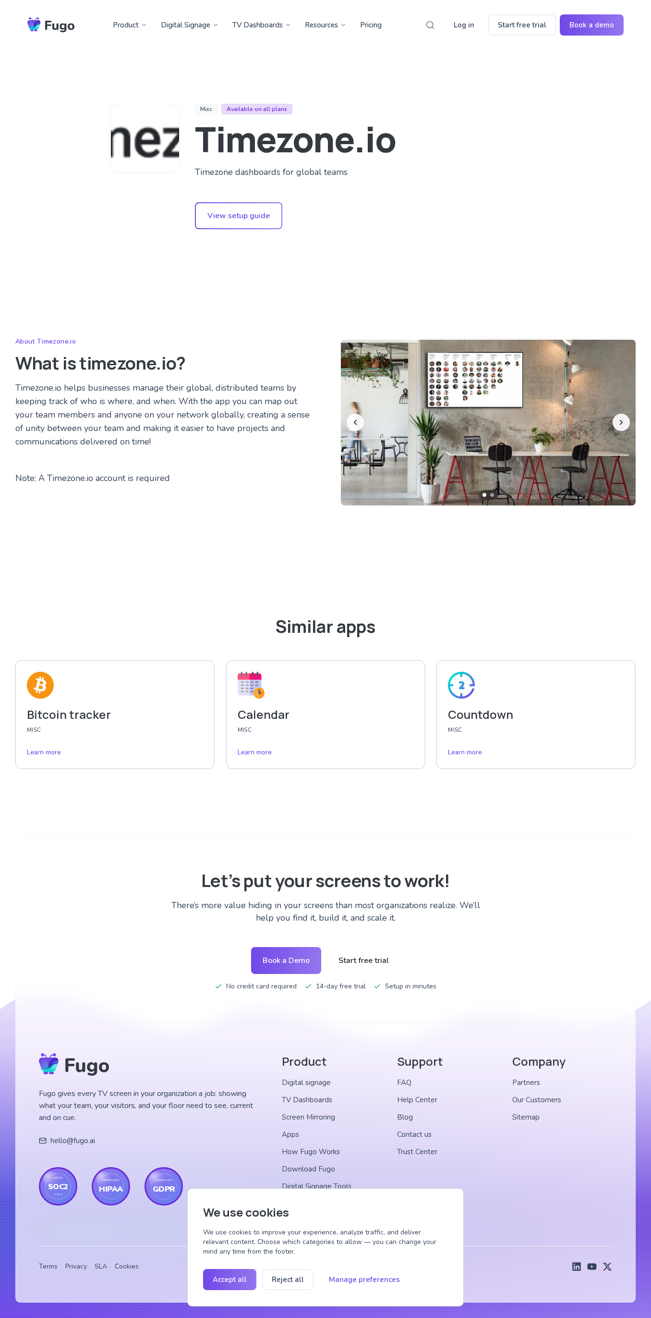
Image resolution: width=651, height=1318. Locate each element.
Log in (464, 25)
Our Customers (536, 1100)
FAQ (404, 1082)
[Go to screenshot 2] (492, 495)
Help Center (417, 1100)
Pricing (371, 25)
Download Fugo (308, 1169)
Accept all (230, 1279)
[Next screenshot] (621, 422)
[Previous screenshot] (355, 422)
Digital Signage (185, 25)
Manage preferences (364, 1279)
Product (126, 25)
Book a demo (591, 25)
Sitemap (526, 1117)
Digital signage (306, 1082)
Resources (321, 25)
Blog (405, 1117)
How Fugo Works (311, 1152)
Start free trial (522, 25)
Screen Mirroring (308, 1117)
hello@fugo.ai (72, 1141)
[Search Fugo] (430, 25)
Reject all (288, 1279)
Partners (526, 1082)
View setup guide (238, 215)
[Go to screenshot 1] (484, 495)
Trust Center (417, 1152)
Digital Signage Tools (316, 1186)
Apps (290, 1134)
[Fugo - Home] (50, 25)
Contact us (414, 1134)
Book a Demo (286, 960)
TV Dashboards (257, 25)
